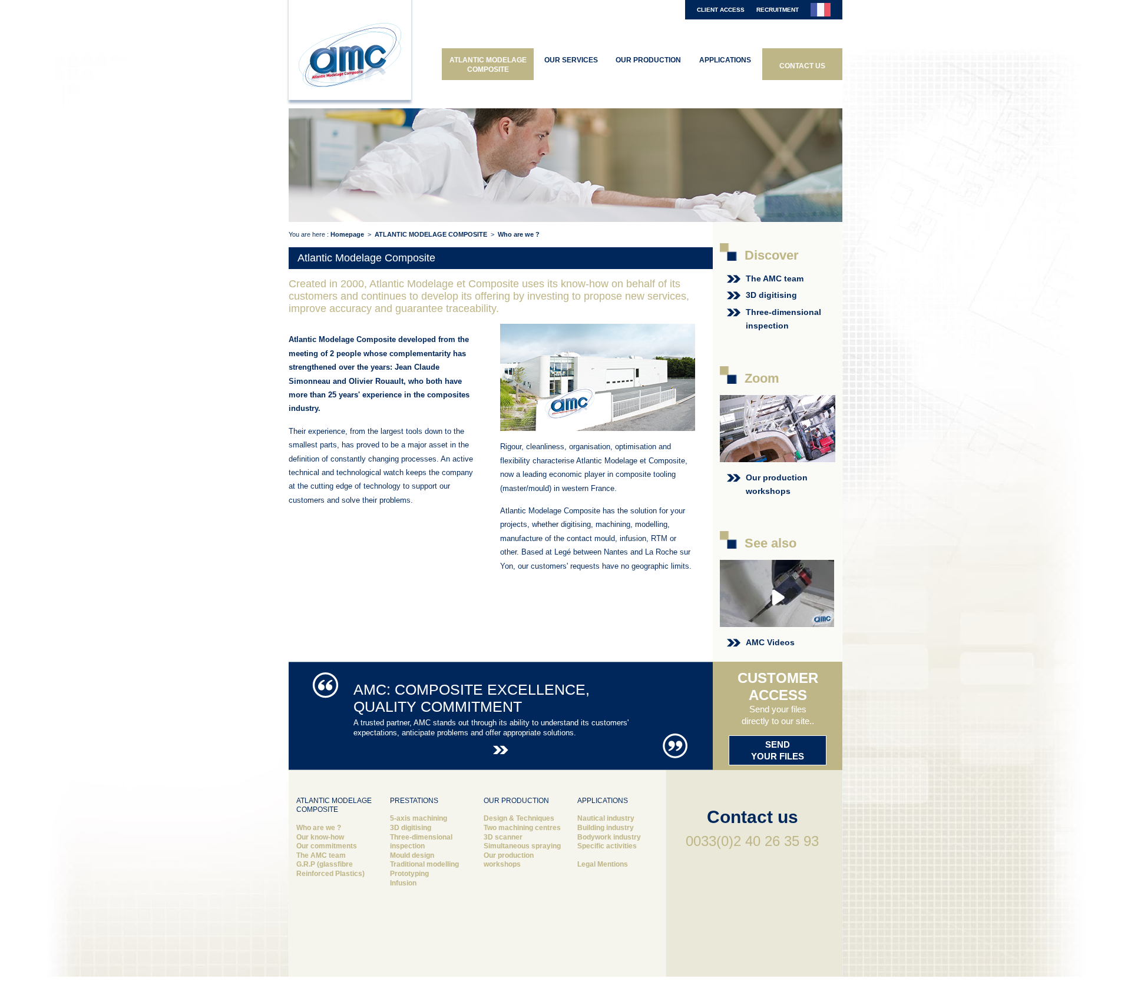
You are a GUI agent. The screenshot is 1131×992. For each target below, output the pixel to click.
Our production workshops (509, 860)
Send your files (777, 750)
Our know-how (320, 837)
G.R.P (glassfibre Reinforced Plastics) (330, 869)
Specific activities (607, 846)
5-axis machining (418, 818)
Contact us (752, 817)
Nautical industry (605, 818)
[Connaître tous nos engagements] (500, 748)
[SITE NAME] (350, 54)
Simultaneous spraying (522, 846)
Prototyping (409, 874)
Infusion (403, 883)
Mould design (412, 855)
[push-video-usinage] (777, 620)
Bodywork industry (609, 837)
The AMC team (774, 278)
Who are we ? (318, 828)
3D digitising (771, 295)
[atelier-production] (777, 454)
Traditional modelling (424, 864)
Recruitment (777, 9)
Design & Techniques (519, 818)
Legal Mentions (602, 864)
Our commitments (326, 846)
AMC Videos (771, 642)
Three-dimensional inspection (421, 842)
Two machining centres (522, 828)
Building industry (605, 828)
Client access (721, 9)
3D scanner (503, 837)
